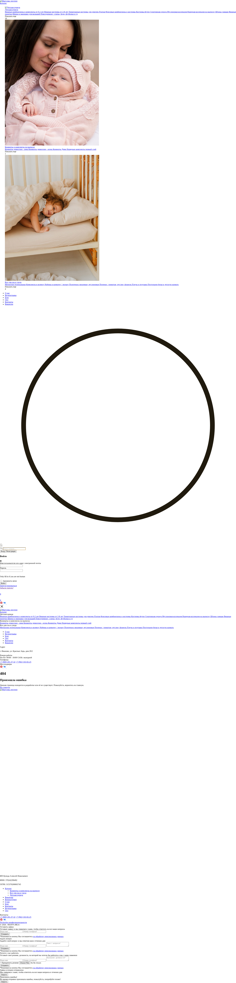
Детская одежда (16, 895)
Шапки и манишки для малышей (27, 14)
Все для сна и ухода (18, 893)
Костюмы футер (143, 12)
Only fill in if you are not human (12, 576)
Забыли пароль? (6, 588)
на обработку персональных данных (48, 936)
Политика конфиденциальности (13, 922)
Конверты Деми (60, 149)
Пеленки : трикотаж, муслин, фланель (116, 284)
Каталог (3, 3)
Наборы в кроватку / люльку (57, 284)
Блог (7, 298)
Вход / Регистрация (8, 551)
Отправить (5, 934)
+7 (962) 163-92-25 (23, 662)
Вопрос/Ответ (11, 900)
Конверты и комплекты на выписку (25, 891)
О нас (7, 293)
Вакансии (9, 304)
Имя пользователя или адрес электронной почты (20, 563)
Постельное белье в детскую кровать (163, 284)
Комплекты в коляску (35, 284)
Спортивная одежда (158, 12)
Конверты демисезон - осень (41, 149)
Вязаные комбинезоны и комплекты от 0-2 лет (24, 12)
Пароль (3, 568)
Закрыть (4, 975)
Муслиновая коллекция (177, 12)
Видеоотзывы (10, 295)
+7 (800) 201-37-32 (7, 662)
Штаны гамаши (222, 12)
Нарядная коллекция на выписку (201, 12)
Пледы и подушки (140, 284)
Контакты (9, 302)
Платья (102, 12)
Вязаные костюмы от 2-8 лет (56, 12)
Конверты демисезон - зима (17, 149)
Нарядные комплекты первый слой (81, 149)
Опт (6, 300)
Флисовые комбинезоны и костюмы (120, 12)
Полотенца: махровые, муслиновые (84, 284)
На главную (5, 687)
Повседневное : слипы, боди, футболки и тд (59, 14)
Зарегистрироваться (8, 586)
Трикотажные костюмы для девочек (84, 12)
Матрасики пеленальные (15, 284)
